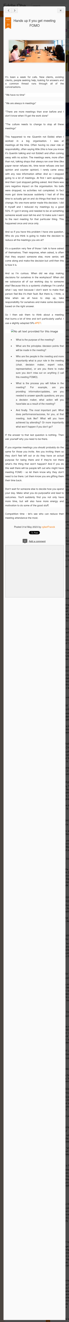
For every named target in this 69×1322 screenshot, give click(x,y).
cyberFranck (48, 526)
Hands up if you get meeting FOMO (34, 23)
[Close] (60, 10)
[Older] (14, 10)
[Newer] (8, 10)
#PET (38, 323)
